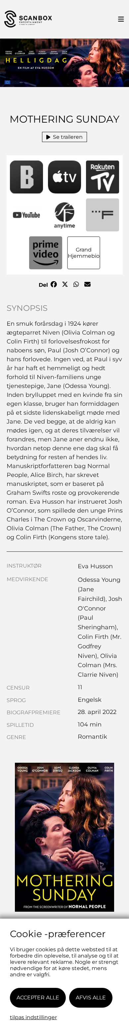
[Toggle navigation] (121, 19)
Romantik (92, 736)
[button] (26, 177)
